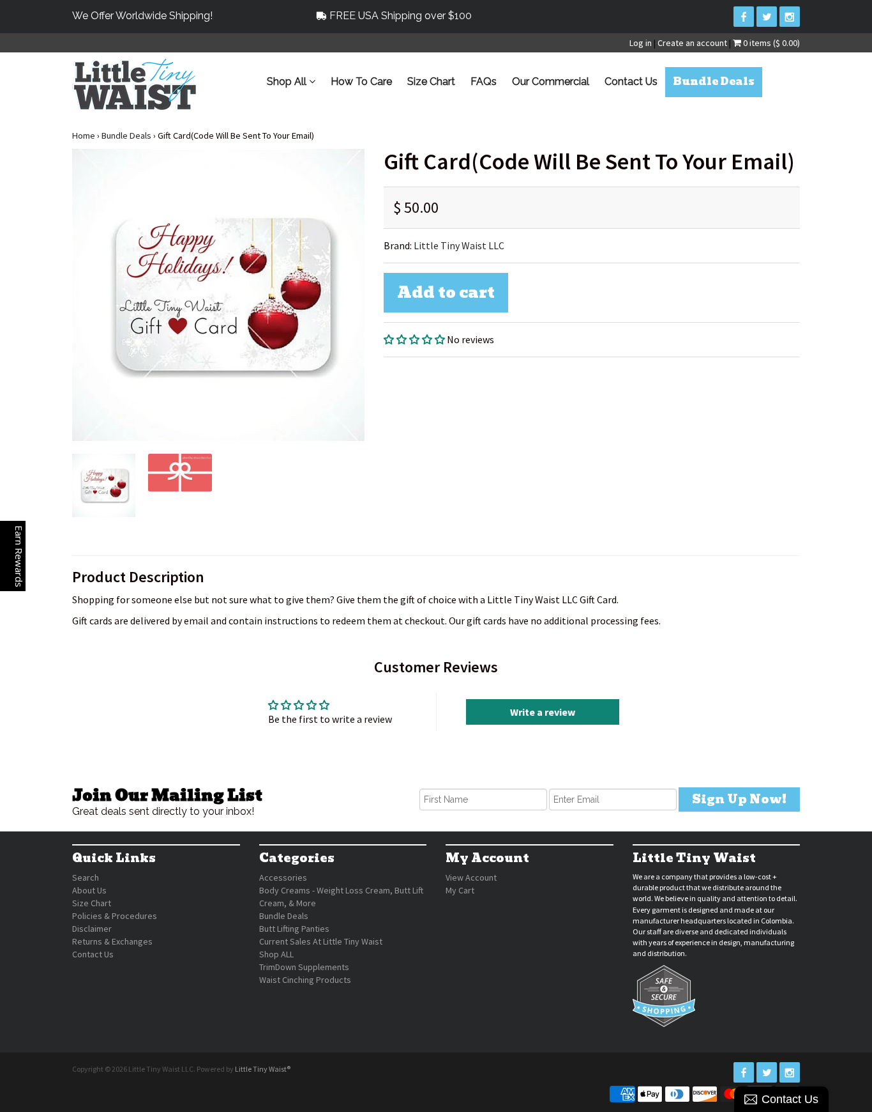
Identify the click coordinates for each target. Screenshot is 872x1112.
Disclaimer (92, 928)
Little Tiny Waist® (262, 1069)
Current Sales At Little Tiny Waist (320, 941)
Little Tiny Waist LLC (459, 245)
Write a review (542, 712)
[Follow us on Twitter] (766, 16)
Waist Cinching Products (305, 979)
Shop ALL (276, 954)
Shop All (288, 81)
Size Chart (431, 81)
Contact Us (631, 81)
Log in (640, 43)
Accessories (283, 877)
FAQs (483, 81)
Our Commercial (550, 81)
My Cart (460, 890)
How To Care (361, 81)
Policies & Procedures (114, 916)
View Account (471, 877)
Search (85, 877)
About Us (89, 890)
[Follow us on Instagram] (789, 16)
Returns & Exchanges (112, 941)
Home (83, 135)
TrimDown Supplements (304, 967)
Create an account (692, 43)
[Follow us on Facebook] (743, 16)
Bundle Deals (714, 81)
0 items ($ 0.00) (770, 43)
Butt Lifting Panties (294, 928)
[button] (414, 339)
